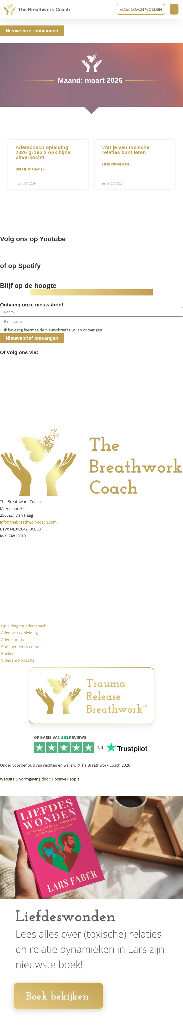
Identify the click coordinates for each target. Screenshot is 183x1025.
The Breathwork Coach (44, 9)
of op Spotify (20, 266)
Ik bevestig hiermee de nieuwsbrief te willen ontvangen (53, 330)
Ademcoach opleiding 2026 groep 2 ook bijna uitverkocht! (43, 152)
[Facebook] (6, 361)
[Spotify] (6, 403)
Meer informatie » (30, 169)
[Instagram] (6, 566)
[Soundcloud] (6, 375)
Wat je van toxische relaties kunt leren (125, 150)
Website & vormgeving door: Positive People (40, 779)
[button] (174, 9)
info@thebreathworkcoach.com (28, 522)
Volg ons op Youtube (33, 239)
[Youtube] (6, 389)
